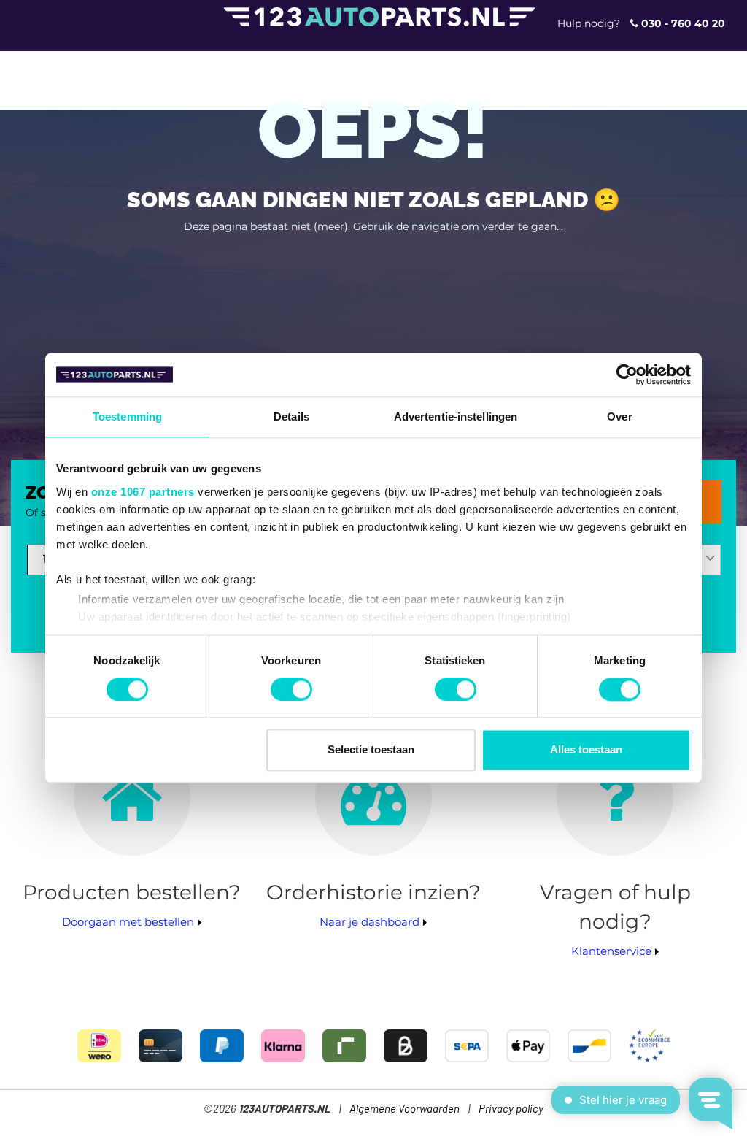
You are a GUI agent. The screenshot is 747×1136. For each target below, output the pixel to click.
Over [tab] (619, 416)
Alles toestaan (586, 750)
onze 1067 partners (143, 492)
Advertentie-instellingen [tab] (455, 416)
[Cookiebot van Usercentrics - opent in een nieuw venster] (627, 374)
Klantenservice (611, 951)
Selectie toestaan (371, 750)
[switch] (291, 689)
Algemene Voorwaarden (404, 1109)
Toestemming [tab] (127, 416)
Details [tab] (291, 416)
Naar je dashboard (369, 922)
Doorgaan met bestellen (128, 922)
